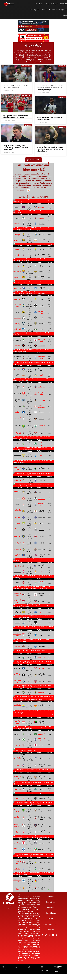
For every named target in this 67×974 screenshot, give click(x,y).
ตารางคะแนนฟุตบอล (50, 924)
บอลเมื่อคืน (5, 970)
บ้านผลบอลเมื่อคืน (36, 185)
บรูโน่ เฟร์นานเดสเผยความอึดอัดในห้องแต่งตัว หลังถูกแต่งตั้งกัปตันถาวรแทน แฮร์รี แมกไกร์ (16, 116)
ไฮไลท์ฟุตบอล (35, 9)
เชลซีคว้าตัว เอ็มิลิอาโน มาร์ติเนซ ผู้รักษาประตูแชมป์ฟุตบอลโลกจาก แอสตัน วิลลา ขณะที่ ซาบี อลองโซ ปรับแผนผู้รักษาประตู (50, 149)
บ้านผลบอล (17, 174)
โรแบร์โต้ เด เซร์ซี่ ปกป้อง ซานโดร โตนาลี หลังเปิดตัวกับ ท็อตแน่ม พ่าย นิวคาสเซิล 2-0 (16, 87)
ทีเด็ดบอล (50, 907)
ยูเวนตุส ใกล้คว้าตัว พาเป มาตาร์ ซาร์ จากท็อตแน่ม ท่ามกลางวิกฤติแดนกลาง (49, 118)
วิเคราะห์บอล (51, 3)
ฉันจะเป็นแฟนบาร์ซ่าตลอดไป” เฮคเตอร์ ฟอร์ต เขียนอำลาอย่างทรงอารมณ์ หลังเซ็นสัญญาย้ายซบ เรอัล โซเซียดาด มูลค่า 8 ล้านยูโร (50, 88)
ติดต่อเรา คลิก (9, 909)
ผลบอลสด (18, 970)
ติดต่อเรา (51, 929)
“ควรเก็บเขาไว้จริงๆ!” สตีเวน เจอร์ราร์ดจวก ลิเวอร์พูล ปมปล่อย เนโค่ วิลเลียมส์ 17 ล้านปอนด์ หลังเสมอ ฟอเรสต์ (15, 147)
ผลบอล (45, 9)
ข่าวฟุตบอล (38, 3)
